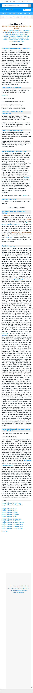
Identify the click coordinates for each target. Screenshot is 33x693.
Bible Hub (5, 531)
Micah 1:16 (9, 225)
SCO (10, 41)
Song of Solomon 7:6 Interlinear (11, 503)
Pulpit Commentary (9, 246)
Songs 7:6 (5, 95)
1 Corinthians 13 (18, 280)
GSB (13, 34)
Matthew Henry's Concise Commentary (16, 48)
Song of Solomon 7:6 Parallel (10, 521)
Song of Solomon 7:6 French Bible (12, 526)
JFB (25, 36)
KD (28, 36)
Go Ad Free (3, 689)
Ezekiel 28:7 (8, 237)
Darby (9, 32)
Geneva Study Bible (9, 199)
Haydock (5, 36)
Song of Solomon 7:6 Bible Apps (11, 519)
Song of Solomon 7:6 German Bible (12, 528)
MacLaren (20, 38)
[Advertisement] (18, 563)
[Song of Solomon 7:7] (31, 312)
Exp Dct (27, 32)
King (9, 38)
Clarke (4, 32)
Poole (16, 40)
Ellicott (14, 32)
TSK (22, 41)
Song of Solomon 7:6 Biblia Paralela (13, 522)
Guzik (25, 34)
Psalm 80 (5, 333)
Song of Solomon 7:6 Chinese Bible (12, 524)
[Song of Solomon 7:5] (2, 312)
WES (18, 41)
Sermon (26, 40)
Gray (21, 34)
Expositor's (20, 32)
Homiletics (19, 36)
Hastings (12, 36)
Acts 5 (25, 195)
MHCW (5, 40)
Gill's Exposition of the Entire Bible (14, 151)
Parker (11, 40)
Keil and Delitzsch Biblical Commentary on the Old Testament (16, 430)
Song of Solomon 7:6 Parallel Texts (12, 505)
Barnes (11, 30)
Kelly (5, 38)
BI (20, 30)
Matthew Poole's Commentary (12, 130)
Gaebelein (8, 34)
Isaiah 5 (4, 335)
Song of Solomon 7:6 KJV (9, 516)
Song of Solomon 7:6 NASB (10, 514)
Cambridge (26, 30)
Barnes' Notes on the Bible (11, 88)
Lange (14, 38)
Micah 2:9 (17, 225)
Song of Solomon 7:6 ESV (10, 512)
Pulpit (21, 40)
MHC (26, 38)
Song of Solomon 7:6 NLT (9, 510)
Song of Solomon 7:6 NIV (9, 509)
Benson (16, 30)
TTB (14, 41)
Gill (17, 34)
